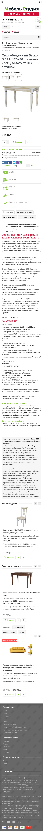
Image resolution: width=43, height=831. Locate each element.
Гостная (5, 744)
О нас (5, 711)
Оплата (5, 713)
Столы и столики (25, 43)
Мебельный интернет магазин (20, 446)
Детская (6, 752)
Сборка (5, 722)
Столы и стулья (11, 43)
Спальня (6, 741)
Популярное (18, 627)
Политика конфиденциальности (15, 730)
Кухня (5, 749)
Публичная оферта (10, 733)
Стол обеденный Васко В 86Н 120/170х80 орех (21, 594)
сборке (29, 415)
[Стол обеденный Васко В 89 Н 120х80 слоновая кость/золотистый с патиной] (6, 120)
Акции (16, 32)
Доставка (6, 716)
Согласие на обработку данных (14, 727)
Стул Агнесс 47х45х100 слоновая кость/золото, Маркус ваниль (20, 531)
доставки (25, 406)
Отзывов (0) (10, 217)
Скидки (7, 32)
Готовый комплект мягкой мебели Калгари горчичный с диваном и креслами (18, 667)
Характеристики (26, 212)
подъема (27, 413)
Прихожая (7, 747)
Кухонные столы (9, 45)
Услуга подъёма (9, 719)
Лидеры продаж (9, 632)
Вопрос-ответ (28, 217)
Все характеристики (9, 158)
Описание (9, 212)
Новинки (6, 627)
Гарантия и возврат (10, 724)
